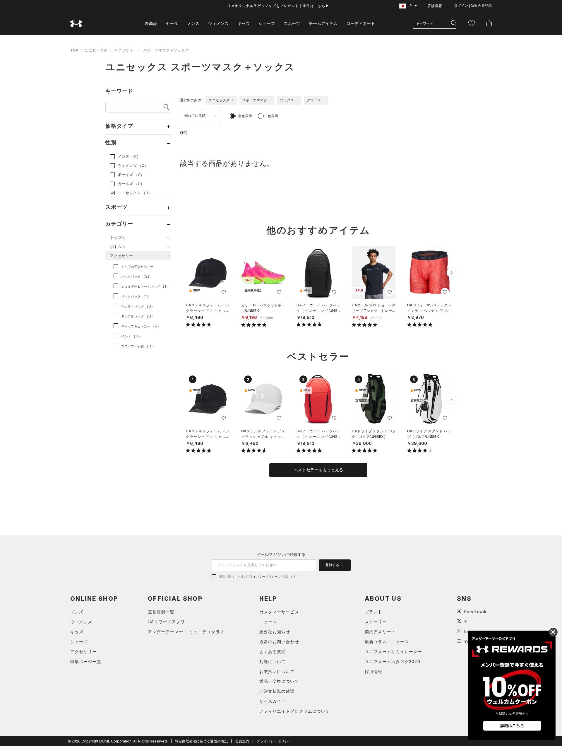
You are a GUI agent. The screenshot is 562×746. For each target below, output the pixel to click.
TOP (74, 50)
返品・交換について (279, 681)
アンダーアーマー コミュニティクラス (186, 631)
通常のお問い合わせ (279, 641)
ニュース (268, 621)
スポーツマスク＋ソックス (166, 50)
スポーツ (292, 23)
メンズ (193, 23)
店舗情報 (434, 6)
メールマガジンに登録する (281, 554)
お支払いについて (277, 671)
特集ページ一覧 (85, 661)
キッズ (243, 23)
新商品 (151, 23)
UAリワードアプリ (166, 621)
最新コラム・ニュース (387, 641)
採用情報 (373, 671)
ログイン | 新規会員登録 (473, 6)
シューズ (266, 23)
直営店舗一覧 (161, 611)
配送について (272, 661)
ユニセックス (96, 50)
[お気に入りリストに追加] (224, 292)
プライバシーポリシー (262, 576)
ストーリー (376, 621)
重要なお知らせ (274, 631)
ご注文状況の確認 (277, 691)
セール (172, 23)
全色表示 (245, 116)
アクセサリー (125, 50)
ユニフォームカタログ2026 (392, 661)
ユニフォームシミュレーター (393, 651)
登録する (332, 565)
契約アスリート (380, 631)
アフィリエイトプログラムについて (294, 711)
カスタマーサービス (279, 611)
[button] (451, 272)
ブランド (373, 611)
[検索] (453, 23)
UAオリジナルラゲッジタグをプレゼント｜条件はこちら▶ (279, 6)
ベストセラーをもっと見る (318, 469)
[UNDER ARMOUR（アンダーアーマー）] (76, 23)
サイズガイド (272, 701)
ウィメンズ (218, 23)
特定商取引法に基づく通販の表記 (201, 741)
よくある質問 (272, 651)
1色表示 (272, 116)
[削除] (232, 100)
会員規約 (242, 741)
